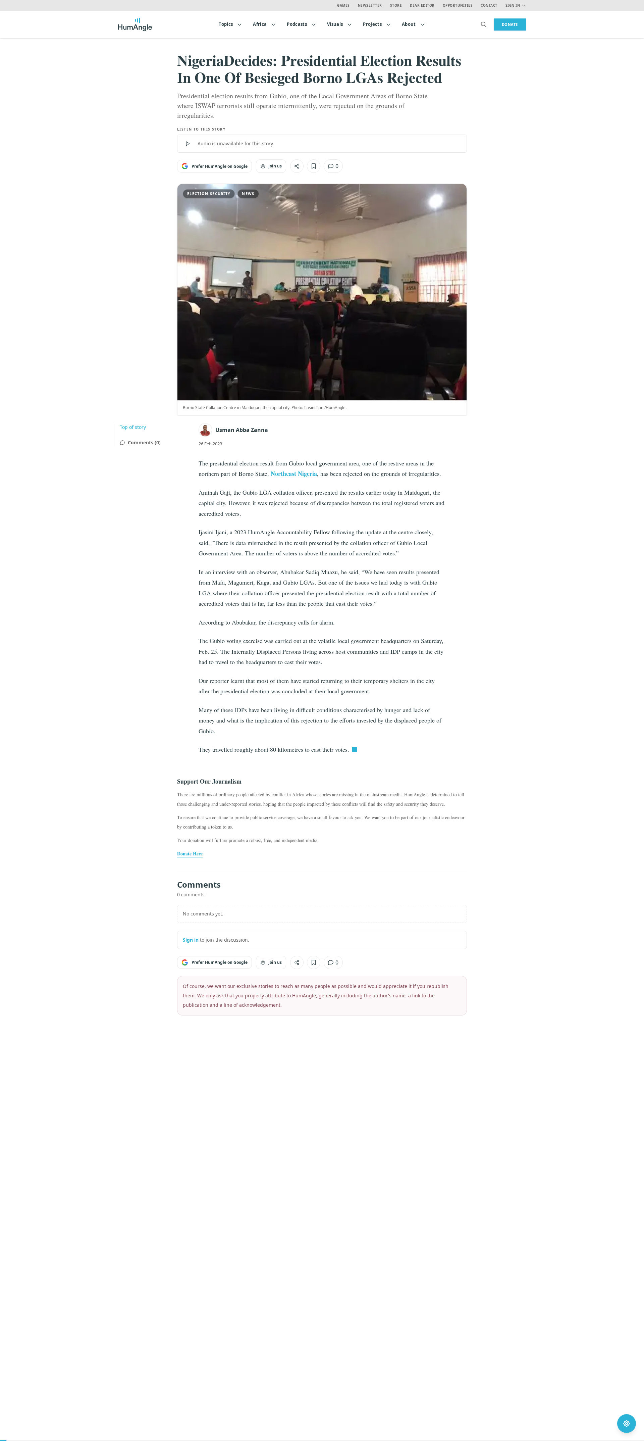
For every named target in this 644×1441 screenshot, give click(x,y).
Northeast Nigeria (294, 473)
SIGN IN (512, 5)
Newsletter (370, 5)
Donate (510, 24)
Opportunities (458, 5)
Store (396, 5)
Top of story (133, 427)
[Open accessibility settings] (626, 1423)
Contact (489, 5)
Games (343, 5)
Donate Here (190, 853)
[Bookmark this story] (313, 166)
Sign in (191, 940)
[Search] (484, 24)
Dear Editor (422, 5)
